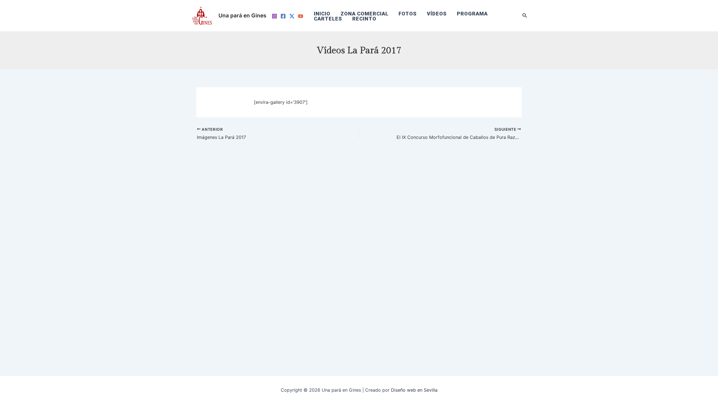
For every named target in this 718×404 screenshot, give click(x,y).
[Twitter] (291, 16)
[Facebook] (283, 16)
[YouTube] (300, 16)
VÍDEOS (437, 13)
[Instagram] (274, 16)
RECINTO (364, 18)
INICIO (322, 13)
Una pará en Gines (242, 15)
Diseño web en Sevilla (414, 390)
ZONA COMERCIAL (364, 13)
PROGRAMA (472, 13)
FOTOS (408, 13)
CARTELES (328, 18)
